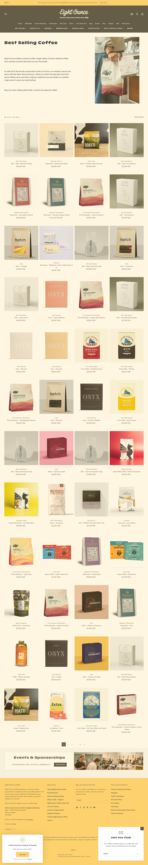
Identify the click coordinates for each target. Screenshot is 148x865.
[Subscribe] (137, 853)
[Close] (142, 828)
